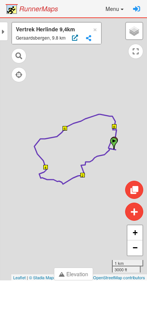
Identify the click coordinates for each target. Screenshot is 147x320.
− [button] (135, 247)
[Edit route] (134, 190)
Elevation (77, 274)
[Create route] (134, 212)
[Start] (114, 143)
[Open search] (18, 55)
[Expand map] (135, 51)
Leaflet (19, 277)
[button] (114, 9)
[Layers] (134, 31)
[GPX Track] (74, 38)
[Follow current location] (18, 74)
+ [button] (135, 232)
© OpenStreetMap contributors (117, 277)
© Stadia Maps (42, 277)
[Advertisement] (73, 301)
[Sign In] (136, 8)
